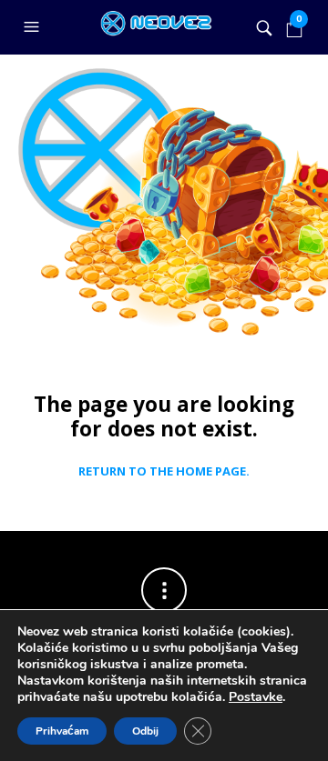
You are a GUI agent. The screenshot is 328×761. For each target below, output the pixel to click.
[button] (34, 27)
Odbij (145, 731)
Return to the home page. (164, 472)
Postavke (255, 697)
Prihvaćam (62, 731)
